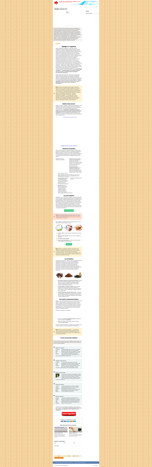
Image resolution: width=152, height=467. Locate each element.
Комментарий (56, 445)
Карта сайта (96, 465)
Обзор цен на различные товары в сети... (70, 1)
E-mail (65, 442)
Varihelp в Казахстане (73, 433)
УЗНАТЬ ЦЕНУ (68, 244)
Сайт (74, 442)
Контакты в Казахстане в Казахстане (79, 462)
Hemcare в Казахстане (58, 433)
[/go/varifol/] (70, 130)
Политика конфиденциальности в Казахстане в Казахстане (64, 462)
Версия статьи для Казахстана (68, 25)
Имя (55, 442)
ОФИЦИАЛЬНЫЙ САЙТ (69, 210)
